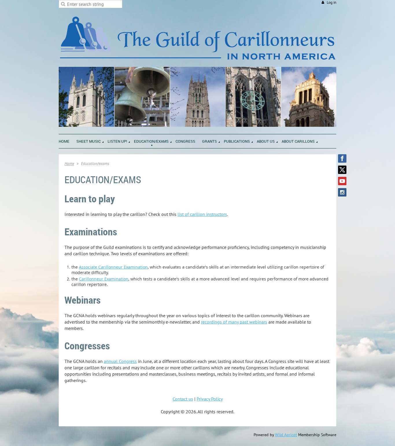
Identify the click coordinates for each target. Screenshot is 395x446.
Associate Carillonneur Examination (113, 267)
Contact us (183, 399)
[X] (342, 170)
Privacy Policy (210, 399)
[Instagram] (342, 192)
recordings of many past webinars (234, 322)
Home (69, 163)
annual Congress (120, 361)
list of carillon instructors (202, 214)
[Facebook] (342, 158)
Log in (331, 2)
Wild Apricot (286, 434)
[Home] (197, 64)
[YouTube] (342, 181)
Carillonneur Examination (103, 279)
